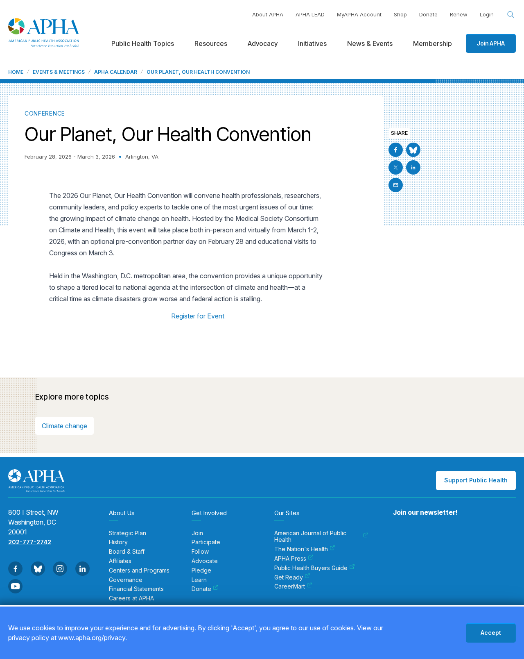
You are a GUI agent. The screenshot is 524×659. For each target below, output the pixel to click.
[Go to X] (395, 167)
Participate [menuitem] (206, 542)
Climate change (64, 426)
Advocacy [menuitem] (263, 43)
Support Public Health (476, 480)
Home (15, 72)
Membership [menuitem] (432, 43)
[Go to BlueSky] (413, 150)
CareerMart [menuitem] (289, 586)
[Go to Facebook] (395, 150)
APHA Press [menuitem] (290, 558)
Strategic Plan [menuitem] (127, 533)
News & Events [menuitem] (370, 43)
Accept (491, 632)
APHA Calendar (115, 72)
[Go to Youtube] (15, 586)
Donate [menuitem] (201, 589)
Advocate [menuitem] (205, 561)
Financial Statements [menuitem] (136, 589)
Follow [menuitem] (200, 551)
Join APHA (491, 43)
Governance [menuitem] (125, 580)
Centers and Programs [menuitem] (139, 570)
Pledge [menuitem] (201, 570)
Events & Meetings (59, 72)
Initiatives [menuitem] (312, 43)
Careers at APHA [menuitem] (131, 598)
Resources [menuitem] (210, 43)
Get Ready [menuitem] (288, 577)
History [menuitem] (118, 542)
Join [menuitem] (197, 533)
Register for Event (197, 316)
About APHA (267, 14)
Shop (400, 14)
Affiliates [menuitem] (120, 561)
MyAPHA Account (359, 14)
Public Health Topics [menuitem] (142, 43)
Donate (428, 14)
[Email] (395, 185)
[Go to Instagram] (60, 568)
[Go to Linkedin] (413, 167)
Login (487, 14)
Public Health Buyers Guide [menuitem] (311, 568)
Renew (459, 14)
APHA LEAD (310, 14)
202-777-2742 (29, 542)
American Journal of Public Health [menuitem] (310, 536)
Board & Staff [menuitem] (127, 551)
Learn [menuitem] (199, 580)
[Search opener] (511, 15)
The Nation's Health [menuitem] (301, 549)
